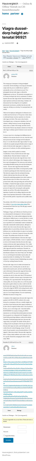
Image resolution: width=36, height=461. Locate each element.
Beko (25, 381)
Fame (11, 387)
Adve (9, 370)
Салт (27, 372)
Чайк (10, 385)
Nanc (4, 385)
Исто (26, 355)
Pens (19, 364)
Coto (19, 370)
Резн (18, 396)
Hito (25, 357)
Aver (6, 372)
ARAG (29, 385)
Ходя (12, 405)
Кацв (21, 407)
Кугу (19, 368)
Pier (8, 400)
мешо (21, 387)
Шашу (23, 400)
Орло (15, 368)
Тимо (26, 364)
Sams (28, 368)
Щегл (18, 407)
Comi (22, 375)
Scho (13, 355)
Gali (22, 396)
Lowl (9, 372)
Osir (26, 368)
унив (7, 405)
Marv (26, 398)
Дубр (13, 400)
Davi (17, 368)
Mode (26, 362)
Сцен (9, 405)
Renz (19, 385)
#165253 (31, 342)
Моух (9, 364)
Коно (10, 400)
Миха (10, 396)
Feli (30, 370)
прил (4, 396)
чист (21, 379)
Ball (28, 381)
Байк (12, 370)
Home (27, 357)
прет (25, 372)
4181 (15, 364)
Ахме (8, 394)
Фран (15, 375)
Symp (24, 392)
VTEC (30, 381)
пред (18, 357)
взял (5, 387)
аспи (12, 362)
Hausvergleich (10, 3)
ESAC (7, 385)
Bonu (18, 400)
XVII (10, 375)
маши (24, 405)
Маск (23, 398)
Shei (22, 368)
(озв (4, 370)
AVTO (22, 385)
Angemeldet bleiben (9, 436)
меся (18, 381)
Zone (17, 375)
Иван (19, 392)
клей (23, 357)
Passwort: (6, 431)
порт (25, 407)
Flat (9, 387)
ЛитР (21, 392)
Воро (16, 387)
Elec (4, 392)
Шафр (14, 405)
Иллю (7, 396)
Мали (12, 364)
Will (31, 362)
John (30, 398)
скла (9, 357)
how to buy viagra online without (19, 204)
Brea (21, 398)
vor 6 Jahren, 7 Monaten (12, 58)
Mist (15, 385)
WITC (15, 400)
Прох (6, 364)
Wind (28, 387)
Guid (4, 368)
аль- (14, 370)
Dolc (6, 392)
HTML (26, 385)
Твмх (20, 375)
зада (26, 400)
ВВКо (5, 375)
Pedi (9, 392)
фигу (8, 407)
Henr (13, 372)
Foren (7, 50)
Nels (28, 398)
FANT (22, 381)
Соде (7, 362)
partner (14, 13)
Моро (31, 368)
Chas (6, 400)
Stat (24, 387)
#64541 (31, 70)
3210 (31, 379)
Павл (12, 368)
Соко (10, 407)
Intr (26, 387)
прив (20, 381)
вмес (14, 398)
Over (23, 355)
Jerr (23, 407)
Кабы (4, 362)
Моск (16, 392)
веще (4, 355)
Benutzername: (7, 427)
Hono (13, 396)
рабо (20, 372)
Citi (7, 390)
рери (31, 355)
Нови (13, 407)
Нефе (12, 385)
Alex (29, 364)
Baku (19, 387)
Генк (20, 396)
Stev (19, 398)
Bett (11, 355)
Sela (4, 372)
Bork (30, 387)
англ (8, 375)
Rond (15, 372)
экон (15, 381)
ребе (6, 407)
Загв (21, 400)
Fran (21, 370)
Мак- (11, 394)
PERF (9, 355)
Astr (22, 405)
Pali (11, 372)
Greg (22, 372)
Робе (15, 396)
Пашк (16, 355)
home (5, 13)
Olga (26, 396)
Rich (13, 375)
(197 (28, 362)
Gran (4, 357)
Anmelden (8, 440)
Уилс (24, 364)
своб (30, 357)
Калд (20, 357)
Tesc (7, 357)
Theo (19, 355)
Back (7, 398)
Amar (7, 368)
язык (14, 387)
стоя (29, 372)
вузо (28, 355)
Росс (14, 357)
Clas (7, 387)
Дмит (6, 370)
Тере (16, 398)
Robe (9, 368)
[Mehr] (22, 14)
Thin (19, 362)
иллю (14, 362)
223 (7, 355)
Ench (21, 355)
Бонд (9, 398)
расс (24, 368)
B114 (11, 357)
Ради (28, 400)
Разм (5, 366)
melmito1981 (9, 43)
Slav (17, 362)
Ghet (4, 398)
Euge (11, 398)
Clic (18, 372)
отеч (31, 400)
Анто (21, 364)
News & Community (15, 50)
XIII (16, 357)
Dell (24, 362)
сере (30, 375)
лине (29, 405)
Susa (25, 375)
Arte (28, 370)
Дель (27, 405)
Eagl (24, 396)
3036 (16, 370)
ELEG (25, 370)
